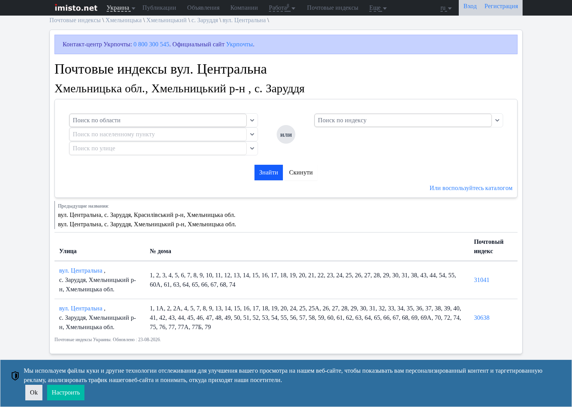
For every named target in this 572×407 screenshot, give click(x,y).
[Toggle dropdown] (252, 120)
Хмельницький (166, 20)
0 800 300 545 (151, 44)
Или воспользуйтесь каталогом (471, 188)
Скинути (301, 172)
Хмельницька (123, 20)
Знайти (268, 172)
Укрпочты (239, 44)
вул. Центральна (244, 20)
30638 (482, 317)
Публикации (159, 7)
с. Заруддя (204, 20)
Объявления (203, 7)
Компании (244, 7)
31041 (482, 280)
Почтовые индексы (332, 7)
